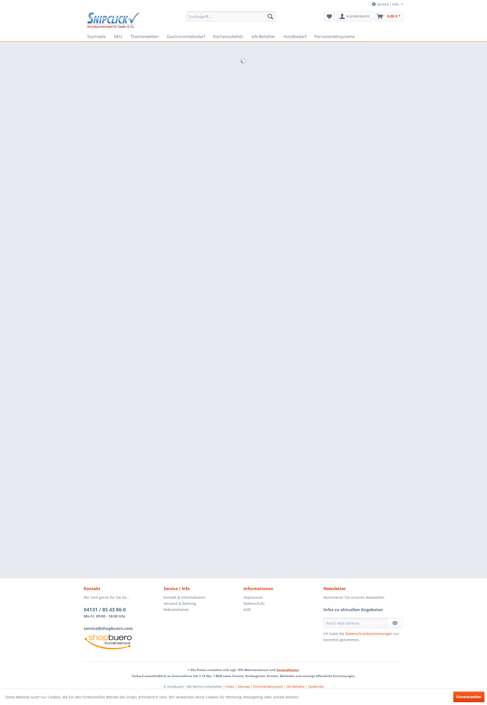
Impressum (253, 597)
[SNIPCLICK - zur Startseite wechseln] (113, 20)
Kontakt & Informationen (184, 597)
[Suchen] (270, 16)
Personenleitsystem (268, 686)
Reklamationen (176, 609)
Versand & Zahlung (180, 603)
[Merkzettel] (329, 16)
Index (229, 686)
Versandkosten (287, 670)
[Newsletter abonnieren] (395, 623)
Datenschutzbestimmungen (369, 633)
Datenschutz (254, 603)
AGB (247, 609)
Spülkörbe (316, 686)
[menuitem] (231, 16)
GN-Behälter (295, 686)
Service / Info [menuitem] (388, 4)
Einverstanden (468, 696)
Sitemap (243, 686)
